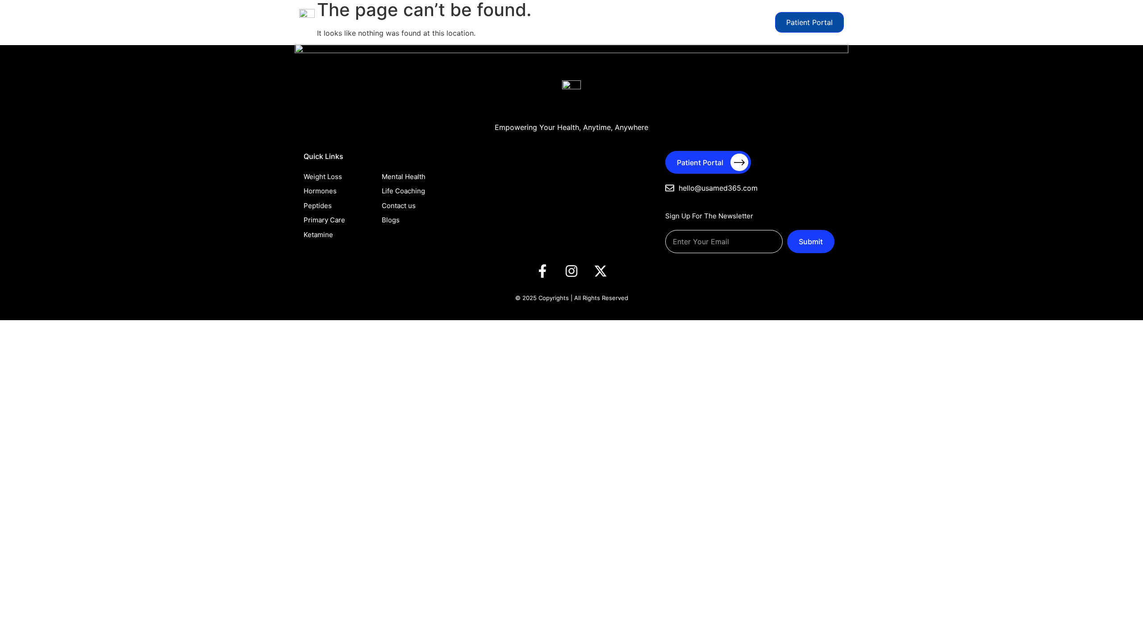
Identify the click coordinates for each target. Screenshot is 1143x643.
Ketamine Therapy (623, 22)
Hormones (441, 22)
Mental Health (568, 22)
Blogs (715, 22)
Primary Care (520, 22)
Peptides (479, 22)
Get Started (750, 22)
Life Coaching (678, 22)
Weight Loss (400, 22)
